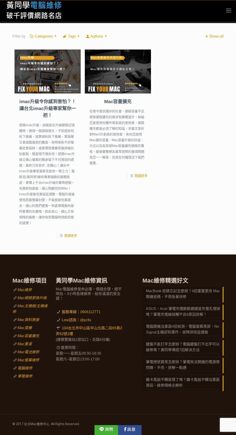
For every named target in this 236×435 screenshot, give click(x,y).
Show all (216, 36)
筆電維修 (25, 376)
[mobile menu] (229, 11)
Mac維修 (25, 290)
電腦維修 (25, 368)
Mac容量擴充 (118, 101)
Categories (44, 36)
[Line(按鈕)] (106, 430)
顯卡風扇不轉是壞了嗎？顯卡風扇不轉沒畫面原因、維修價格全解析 (183, 382)
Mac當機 (25, 328)
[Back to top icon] (214, 425)
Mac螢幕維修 (28, 360)
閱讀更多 (70, 235)
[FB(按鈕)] (130, 430)
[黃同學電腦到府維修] (33, 10)
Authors (96, 36)
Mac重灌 (25, 344)
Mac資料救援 (28, 320)
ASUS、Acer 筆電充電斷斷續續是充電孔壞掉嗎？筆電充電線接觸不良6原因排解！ (183, 311)
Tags (72, 36)
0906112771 (90, 312)
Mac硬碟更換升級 (32, 298)
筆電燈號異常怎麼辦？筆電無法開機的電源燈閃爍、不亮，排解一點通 (183, 365)
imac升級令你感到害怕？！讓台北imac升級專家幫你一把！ (47, 108)
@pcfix (85, 320)
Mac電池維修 (28, 352)
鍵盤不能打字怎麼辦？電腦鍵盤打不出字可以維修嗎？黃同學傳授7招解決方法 (183, 347)
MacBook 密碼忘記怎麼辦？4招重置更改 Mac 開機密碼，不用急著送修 (183, 294)
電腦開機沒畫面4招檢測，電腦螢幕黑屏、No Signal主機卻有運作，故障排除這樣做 (182, 329)
